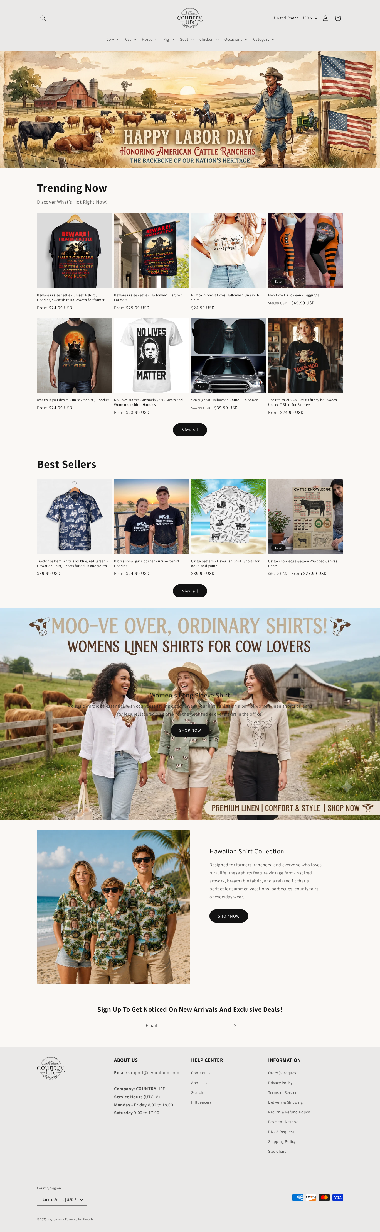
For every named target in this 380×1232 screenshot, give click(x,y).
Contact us (201, 1072)
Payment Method (283, 1121)
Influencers (201, 1102)
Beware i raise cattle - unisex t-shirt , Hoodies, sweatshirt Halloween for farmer (71, 297)
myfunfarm (56, 1219)
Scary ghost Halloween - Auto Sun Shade (224, 400)
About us (199, 1082)
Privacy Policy (280, 1082)
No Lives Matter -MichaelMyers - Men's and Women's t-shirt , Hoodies (148, 402)
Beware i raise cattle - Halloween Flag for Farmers (147, 297)
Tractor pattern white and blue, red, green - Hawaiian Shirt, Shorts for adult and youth (72, 563)
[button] (43, 18)
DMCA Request (281, 1131)
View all (190, 429)
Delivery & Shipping (285, 1102)
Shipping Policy (282, 1141)
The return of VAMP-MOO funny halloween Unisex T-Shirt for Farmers (302, 402)
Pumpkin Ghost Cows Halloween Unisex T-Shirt (225, 297)
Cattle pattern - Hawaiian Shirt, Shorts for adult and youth (225, 563)
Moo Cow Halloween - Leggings (293, 295)
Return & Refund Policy (289, 1111)
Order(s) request (283, 1072)
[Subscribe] (234, 1025)
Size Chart (277, 1151)
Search (197, 1092)
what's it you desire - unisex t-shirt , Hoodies (73, 400)
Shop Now (190, 109)
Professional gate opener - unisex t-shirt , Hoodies (147, 563)
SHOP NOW (190, 730)
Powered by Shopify (79, 1219)
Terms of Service (282, 1092)
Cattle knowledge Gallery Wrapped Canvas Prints (302, 563)
